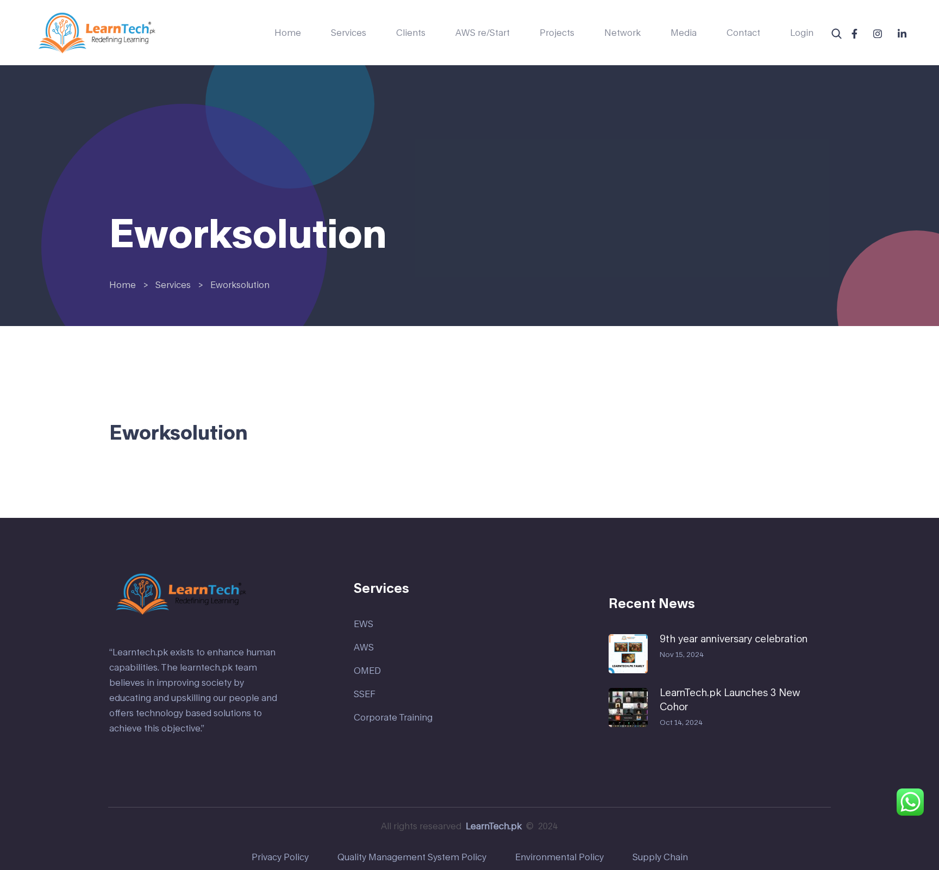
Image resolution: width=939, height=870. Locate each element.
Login (801, 32)
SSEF (364, 694)
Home (287, 32)
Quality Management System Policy (411, 857)
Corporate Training (393, 717)
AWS (364, 647)
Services (348, 32)
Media (684, 32)
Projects (557, 32)
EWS (363, 623)
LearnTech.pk (494, 826)
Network (622, 32)
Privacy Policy (280, 857)
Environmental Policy (559, 857)
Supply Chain (660, 857)
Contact (743, 32)
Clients (410, 32)
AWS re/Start (482, 32)
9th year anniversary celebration (733, 638)
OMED (367, 670)
